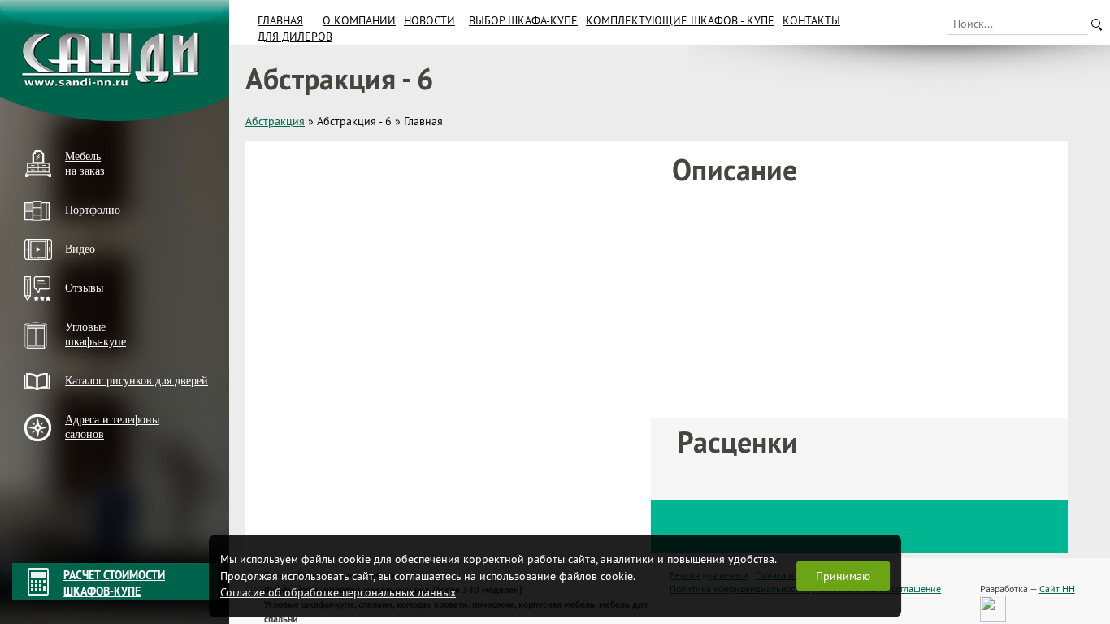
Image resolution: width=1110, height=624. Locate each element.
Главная (280, 20)
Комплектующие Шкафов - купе (680, 20)
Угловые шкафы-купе (95, 334)
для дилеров (295, 36)
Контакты (811, 20)
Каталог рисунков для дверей (136, 381)
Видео (80, 249)
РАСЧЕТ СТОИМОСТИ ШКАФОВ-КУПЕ (114, 583)
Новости (429, 20)
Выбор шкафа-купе (523, 20)
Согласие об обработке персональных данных (338, 592)
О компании (359, 20)
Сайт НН (1057, 589)
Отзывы (84, 288)
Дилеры (43, 461)
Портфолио (92, 210)
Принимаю (843, 576)
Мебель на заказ (85, 163)
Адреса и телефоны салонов (112, 427)
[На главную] (114, 60)
